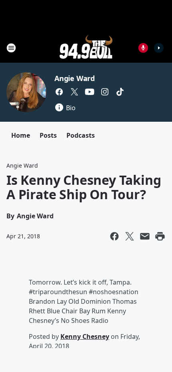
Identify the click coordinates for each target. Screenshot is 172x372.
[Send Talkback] (143, 48)
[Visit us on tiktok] (120, 92)
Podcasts (80, 135)
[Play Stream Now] (159, 48)
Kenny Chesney (84, 336)
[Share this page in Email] (144, 236)
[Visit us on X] (74, 92)
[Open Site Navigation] (11, 48)
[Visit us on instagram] (105, 92)
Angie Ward (74, 78)
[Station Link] (86, 48)
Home (20, 135)
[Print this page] (160, 236)
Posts (48, 135)
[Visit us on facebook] (59, 92)
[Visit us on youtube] (89, 92)
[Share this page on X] (129, 236)
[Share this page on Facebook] (114, 236)
